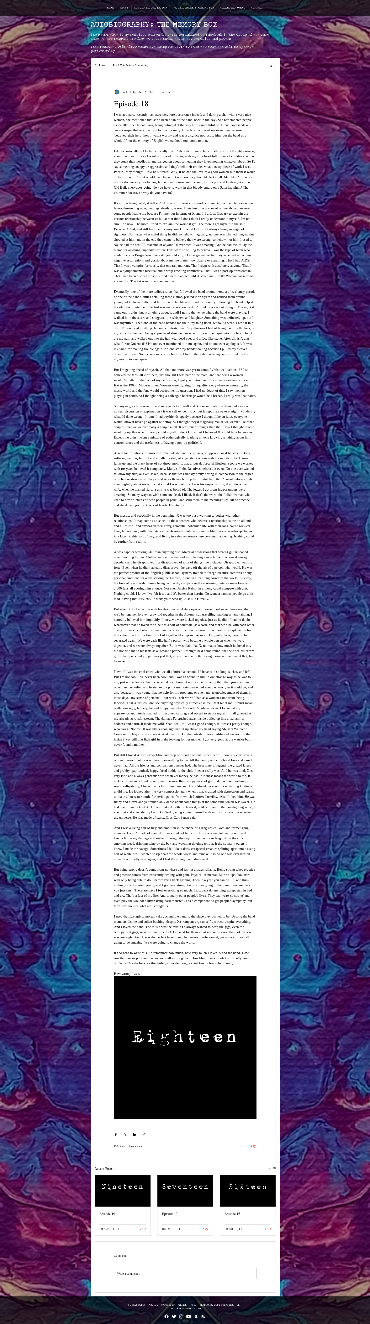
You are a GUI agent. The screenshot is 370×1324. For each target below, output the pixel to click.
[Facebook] (166, 1316)
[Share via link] (144, 1134)
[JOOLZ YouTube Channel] (188, 1316)
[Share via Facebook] (116, 1134)
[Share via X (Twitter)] (125, 1134)
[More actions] (254, 92)
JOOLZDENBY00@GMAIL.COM (184, 1308)
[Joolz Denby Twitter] (174, 1316)
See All (272, 1168)
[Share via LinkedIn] (134, 1134)
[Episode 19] (123, 1191)
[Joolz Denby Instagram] (181, 1316)
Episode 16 (232, 1213)
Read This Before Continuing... (132, 65)
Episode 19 (107, 1213)
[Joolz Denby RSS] (203, 1316)
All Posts (100, 65)
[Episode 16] (248, 1191)
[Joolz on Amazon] (195, 1316)
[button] (271, 65)
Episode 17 (170, 1213)
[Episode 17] (185, 1191)
